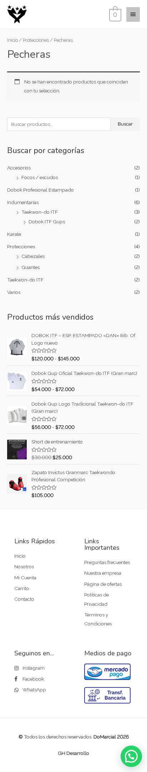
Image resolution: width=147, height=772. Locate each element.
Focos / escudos (39, 177)
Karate (14, 234)
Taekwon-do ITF (39, 212)
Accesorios (19, 168)
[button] (131, 756)
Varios (13, 292)
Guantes (30, 267)
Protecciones (21, 246)
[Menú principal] (133, 14)
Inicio (12, 40)
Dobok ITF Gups (47, 221)
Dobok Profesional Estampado (40, 190)
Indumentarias (23, 202)
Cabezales (33, 256)
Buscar (125, 124)
